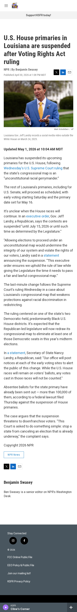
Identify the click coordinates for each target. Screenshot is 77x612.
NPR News (14, 454)
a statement (16, 353)
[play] (5, 607)
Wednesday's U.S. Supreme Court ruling (33, 168)
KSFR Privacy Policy (18, 581)
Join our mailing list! (19, 573)
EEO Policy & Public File (20, 565)
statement (51, 255)
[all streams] (72, 607)
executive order (37, 216)
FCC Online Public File (19, 557)
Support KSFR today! (38, 15)
